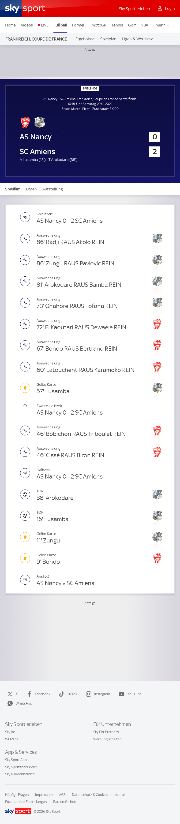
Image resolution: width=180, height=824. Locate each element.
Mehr (160, 25)
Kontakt (120, 795)
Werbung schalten (107, 739)
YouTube (134, 694)
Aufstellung (52, 189)
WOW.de (12, 739)
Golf (132, 25)
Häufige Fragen (17, 795)
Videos (27, 25)
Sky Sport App (16, 760)
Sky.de (10, 732)
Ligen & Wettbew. (137, 39)
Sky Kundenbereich (20, 774)
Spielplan (108, 39)
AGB (62, 795)
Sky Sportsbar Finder (21, 767)
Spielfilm (12, 189)
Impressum (44, 795)
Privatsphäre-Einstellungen (26, 802)
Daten (31, 189)
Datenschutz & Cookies (90, 795)
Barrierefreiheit (64, 802)
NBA (144, 25)
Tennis (117, 25)
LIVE (45, 25)
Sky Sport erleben (134, 8)
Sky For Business (106, 732)
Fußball (60, 25)
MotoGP (99, 25)
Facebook (42, 694)
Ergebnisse (85, 39)
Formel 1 (79, 25)
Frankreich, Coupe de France (36, 39)
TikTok (72, 694)
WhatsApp (24, 703)
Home (10, 25)
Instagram (102, 694)
